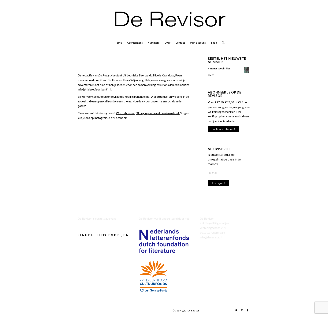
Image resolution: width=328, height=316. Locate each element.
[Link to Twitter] (236, 310)
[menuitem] (118, 42)
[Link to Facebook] (247, 310)
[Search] (221, 42)
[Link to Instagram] (242, 310)
